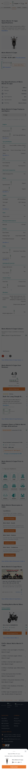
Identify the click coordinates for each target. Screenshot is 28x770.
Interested (14, 767)
